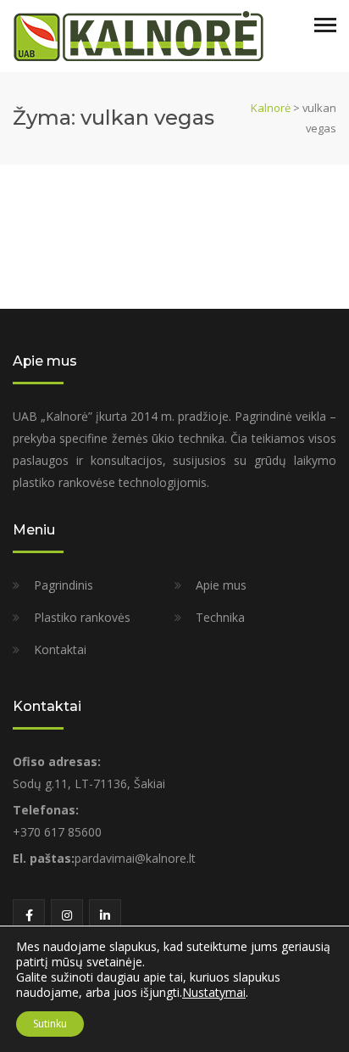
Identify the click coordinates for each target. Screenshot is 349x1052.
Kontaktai (60, 649)
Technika (220, 617)
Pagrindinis (63, 585)
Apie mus (221, 585)
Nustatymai (214, 992)
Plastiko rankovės (82, 617)
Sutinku (50, 1023)
